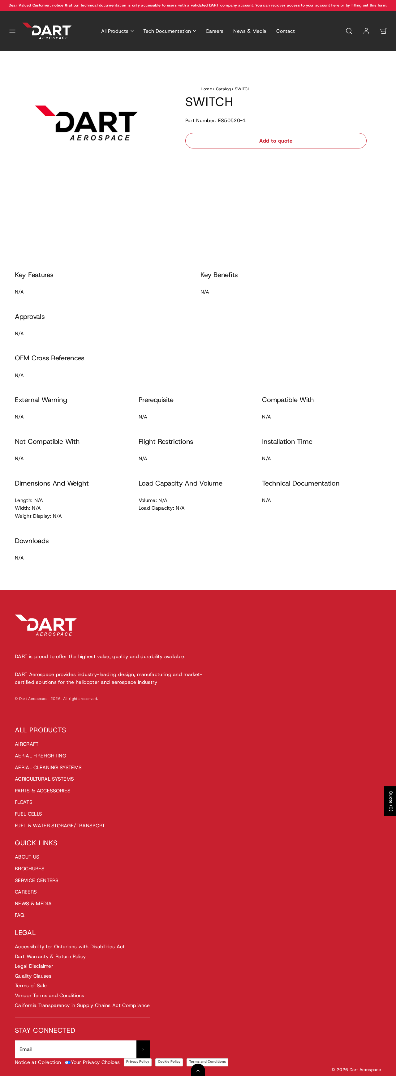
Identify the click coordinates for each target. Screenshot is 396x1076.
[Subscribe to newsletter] (143, 1049)
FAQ (19, 915)
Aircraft (27, 744)
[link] (366, 31)
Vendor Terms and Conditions (49, 995)
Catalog (223, 89)
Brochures (30, 868)
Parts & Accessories (43, 790)
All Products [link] (115, 31)
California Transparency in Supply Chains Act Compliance (82, 1005)
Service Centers (37, 880)
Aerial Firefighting (40, 755)
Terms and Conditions (207, 1061)
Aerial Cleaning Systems (48, 767)
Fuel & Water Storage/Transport (60, 825)
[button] (12, 31)
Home (206, 89)
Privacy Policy (137, 1061)
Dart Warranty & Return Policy (50, 956)
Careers (214, 31)
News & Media (249, 31)
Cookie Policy (169, 1061)
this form (378, 5)
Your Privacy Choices (95, 1062)
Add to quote (275, 140)
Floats (23, 802)
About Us (27, 857)
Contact (285, 31)
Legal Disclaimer (34, 966)
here (335, 5)
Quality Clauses (33, 976)
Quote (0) (391, 801)
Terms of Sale (31, 985)
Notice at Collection (38, 1062)
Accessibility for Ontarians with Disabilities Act (70, 946)
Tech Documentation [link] (167, 31)
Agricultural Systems (44, 779)
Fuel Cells (28, 814)
